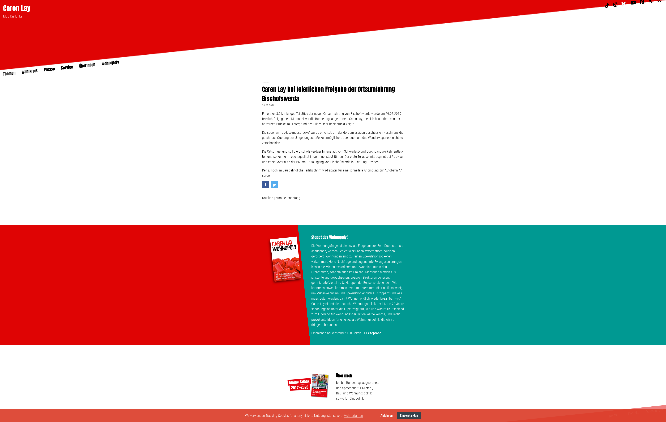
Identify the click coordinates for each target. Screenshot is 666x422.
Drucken (267, 198)
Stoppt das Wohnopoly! (329, 237)
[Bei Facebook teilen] (265, 184)
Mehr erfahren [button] (353, 416)
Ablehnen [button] (387, 415)
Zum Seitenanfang (288, 198)
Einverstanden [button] (409, 415)
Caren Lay (17, 8)
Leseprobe (373, 333)
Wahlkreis (265, 82)
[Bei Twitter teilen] (274, 184)
